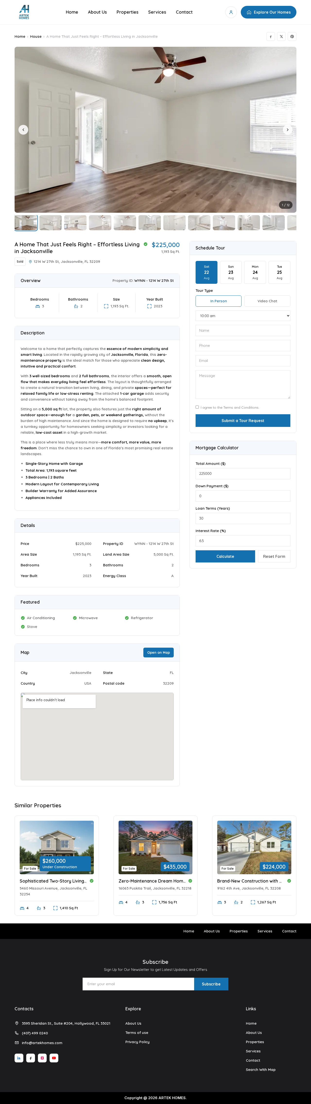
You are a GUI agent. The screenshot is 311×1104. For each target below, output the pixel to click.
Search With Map (261, 1069)
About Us (97, 12)
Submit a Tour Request (243, 420)
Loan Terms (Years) (213, 508)
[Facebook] (30, 1058)
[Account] (231, 12)
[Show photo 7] (174, 222)
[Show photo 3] (75, 222)
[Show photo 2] (50, 222)
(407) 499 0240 (35, 1033)
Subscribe (211, 984)
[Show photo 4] (100, 222)
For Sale (30, 868)
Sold (20, 261)
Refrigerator (142, 618)
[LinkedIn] (19, 1058)
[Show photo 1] (26, 222)
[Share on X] (281, 36)
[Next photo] (288, 130)
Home (72, 12)
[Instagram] (42, 1058)
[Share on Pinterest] (292, 36)
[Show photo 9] (224, 222)
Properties (127, 12)
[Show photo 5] (125, 222)
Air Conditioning (41, 618)
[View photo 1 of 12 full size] (155, 130)
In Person (218, 301)
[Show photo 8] (199, 222)
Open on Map (158, 652)
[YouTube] (54, 1058)
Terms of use (136, 1032)
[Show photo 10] (249, 222)
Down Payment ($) (212, 486)
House (36, 36)
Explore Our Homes (272, 12)
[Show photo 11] (273, 222)
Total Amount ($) (210, 463)
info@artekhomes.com (42, 1042)
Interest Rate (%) (211, 530)
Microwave (88, 618)
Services (157, 12)
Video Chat (267, 301)
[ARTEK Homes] (24, 12)
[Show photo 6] (149, 222)
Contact (184, 12)
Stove (32, 626)
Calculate (225, 556)
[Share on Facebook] (270, 36)
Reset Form (274, 556)
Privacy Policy (137, 1042)
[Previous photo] (23, 130)
